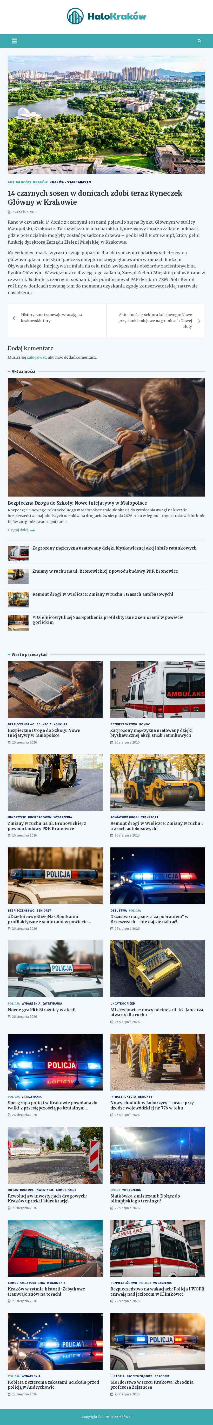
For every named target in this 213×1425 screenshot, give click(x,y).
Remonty (145, 1097)
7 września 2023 (24, 212)
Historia (117, 1376)
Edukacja (44, 724)
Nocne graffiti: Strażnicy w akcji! (41, 1009)
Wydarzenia (63, 817)
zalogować (36, 357)
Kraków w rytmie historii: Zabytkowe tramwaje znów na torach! (46, 1292)
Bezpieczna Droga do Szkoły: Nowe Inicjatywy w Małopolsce (77, 503)
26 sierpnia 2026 (24, 742)
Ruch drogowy (39, 817)
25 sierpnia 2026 (24, 1208)
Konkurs (60, 724)
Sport (115, 1190)
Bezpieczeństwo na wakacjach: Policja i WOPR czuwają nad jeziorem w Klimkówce (157, 1292)
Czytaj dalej (18, 530)
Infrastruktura (123, 1097)
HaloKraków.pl (120, 1416)
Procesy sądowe (139, 1376)
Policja (135, 910)
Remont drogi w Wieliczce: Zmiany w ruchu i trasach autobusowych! (102, 594)
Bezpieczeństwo (21, 724)
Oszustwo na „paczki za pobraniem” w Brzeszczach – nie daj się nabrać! (149, 919)
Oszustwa (118, 910)
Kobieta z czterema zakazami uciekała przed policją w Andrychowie (53, 1385)
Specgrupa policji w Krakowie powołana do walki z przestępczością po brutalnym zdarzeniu (52, 1107)
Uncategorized (122, 1003)
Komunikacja (66, 1190)
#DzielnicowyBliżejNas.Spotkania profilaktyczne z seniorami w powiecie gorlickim (48, 921)
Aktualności (19, 182)
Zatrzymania (52, 1003)
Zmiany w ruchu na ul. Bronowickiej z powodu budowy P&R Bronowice (105, 571)
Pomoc (144, 724)
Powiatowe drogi (124, 817)
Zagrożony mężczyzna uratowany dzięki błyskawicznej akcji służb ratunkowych (114, 548)
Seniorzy (44, 910)
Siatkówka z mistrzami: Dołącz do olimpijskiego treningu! (145, 1199)
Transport (149, 817)
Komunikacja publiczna (26, 1283)
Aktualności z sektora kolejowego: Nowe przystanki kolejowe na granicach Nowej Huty (155, 320)
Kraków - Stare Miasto (70, 182)
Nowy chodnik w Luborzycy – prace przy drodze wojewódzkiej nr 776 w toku (152, 1105)
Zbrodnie (162, 1376)
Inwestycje (17, 817)
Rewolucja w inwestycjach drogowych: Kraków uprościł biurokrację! (47, 1199)
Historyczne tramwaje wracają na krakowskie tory (51, 317)
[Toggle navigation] (14, 41)
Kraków (40, 182)
